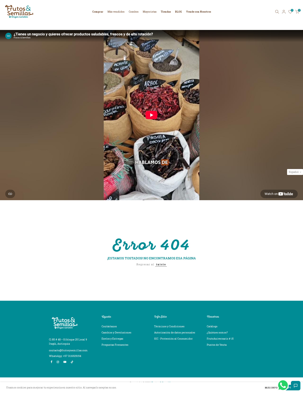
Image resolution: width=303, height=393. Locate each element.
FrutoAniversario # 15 (220, 338)
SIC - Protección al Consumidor (173, 338)
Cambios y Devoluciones (116, 332)
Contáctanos (109, 326)
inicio (161, 264)
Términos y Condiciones (169, 326)
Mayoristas (150, 11)
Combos (134, 11)
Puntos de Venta (217, 344)
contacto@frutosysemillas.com (68, 350)
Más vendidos (115, 11)
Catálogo (212, 326)
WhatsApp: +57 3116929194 (65, 356)
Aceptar (289, 387)
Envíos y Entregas (112, 338)
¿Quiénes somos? (217, 332)
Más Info (271, 388)
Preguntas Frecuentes (115, 344)
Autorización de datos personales (174, 332)
